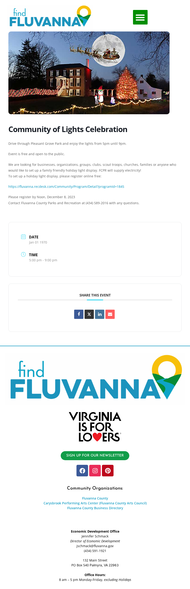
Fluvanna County (95, 498)
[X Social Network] (89, 314)
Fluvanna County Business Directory (95, 508)
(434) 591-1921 (95, 551)
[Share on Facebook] (78, 314)
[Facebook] (82, 470)
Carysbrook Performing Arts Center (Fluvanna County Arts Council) (95, 503)
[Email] (110, 314)
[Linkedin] (99, 314)
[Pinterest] (108, 470)
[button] (140, 17)
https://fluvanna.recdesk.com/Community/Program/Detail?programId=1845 (66, 186)
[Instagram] (95, 470)
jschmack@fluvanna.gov (95, 546)
